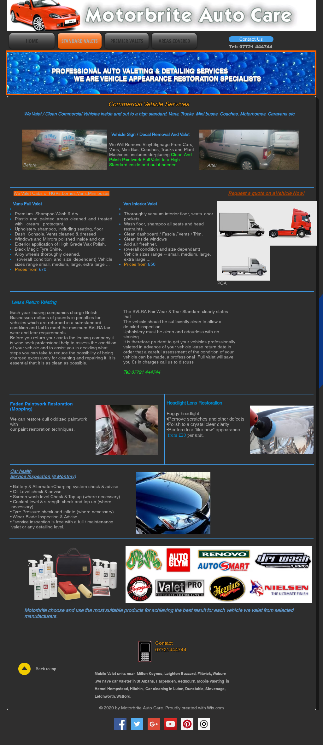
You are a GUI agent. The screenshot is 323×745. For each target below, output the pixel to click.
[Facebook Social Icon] (120, 724)
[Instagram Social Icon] (204, 724)
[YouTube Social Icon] (170, 724)
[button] (251, 39)
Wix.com (215, 707)
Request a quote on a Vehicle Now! (266, 193)
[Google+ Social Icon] (154, 724)
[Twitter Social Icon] (137, 724)
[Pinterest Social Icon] (187, 724)
